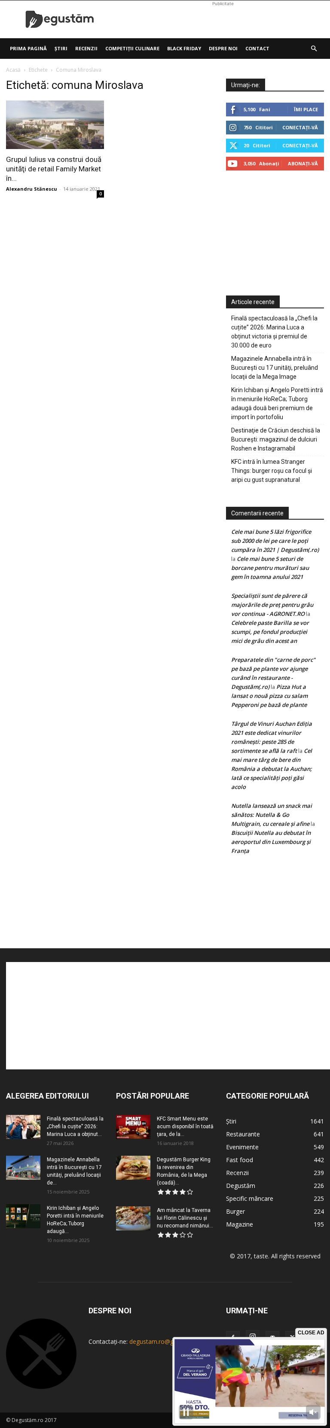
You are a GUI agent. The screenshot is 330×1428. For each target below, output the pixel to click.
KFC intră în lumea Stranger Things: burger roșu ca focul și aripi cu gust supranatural (271, 470)
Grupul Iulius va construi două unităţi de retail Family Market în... (53, 169)
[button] (313, 49)
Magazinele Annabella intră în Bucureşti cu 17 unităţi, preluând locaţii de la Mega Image (274, 367)
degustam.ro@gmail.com (164, 1341)
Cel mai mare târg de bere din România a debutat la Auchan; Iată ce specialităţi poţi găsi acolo (271, 769)
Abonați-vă (303, 163)
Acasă (13, 69)
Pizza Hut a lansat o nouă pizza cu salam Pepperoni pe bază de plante (269, 696)
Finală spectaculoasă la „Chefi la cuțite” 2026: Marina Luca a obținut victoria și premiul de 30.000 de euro (274, 332)
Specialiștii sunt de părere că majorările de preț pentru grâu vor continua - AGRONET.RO (272, 605)
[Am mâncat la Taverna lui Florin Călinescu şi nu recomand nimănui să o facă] (133, 1218)
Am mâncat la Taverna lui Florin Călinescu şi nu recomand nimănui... (185, 1218)
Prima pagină (28, 48)
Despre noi (223, 48)
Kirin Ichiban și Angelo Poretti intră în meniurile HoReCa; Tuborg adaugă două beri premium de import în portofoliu (277, 403)
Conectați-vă (300, 127)
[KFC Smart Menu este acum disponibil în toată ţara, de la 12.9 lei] (133, 1127)
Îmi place (306, 109)
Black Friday (184, 48)
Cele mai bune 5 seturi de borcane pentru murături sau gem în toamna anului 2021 (270, 568)
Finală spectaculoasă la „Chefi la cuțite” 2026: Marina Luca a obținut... (75, 1126)
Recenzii (86, 48)
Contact (257, 48)
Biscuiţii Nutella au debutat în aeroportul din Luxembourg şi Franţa (271, 842)
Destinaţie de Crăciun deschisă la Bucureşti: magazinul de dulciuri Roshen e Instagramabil (275, 439)
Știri (61, 48)
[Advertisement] (223, 19)
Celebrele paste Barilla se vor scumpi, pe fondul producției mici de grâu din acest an (270, 632)
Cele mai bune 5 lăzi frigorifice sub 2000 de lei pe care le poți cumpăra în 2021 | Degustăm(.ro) (275, 541)
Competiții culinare (132, 48)
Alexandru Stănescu (31, 189)
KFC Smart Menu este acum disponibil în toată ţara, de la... (185, 1126)
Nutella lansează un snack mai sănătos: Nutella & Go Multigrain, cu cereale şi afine (271, 815)
